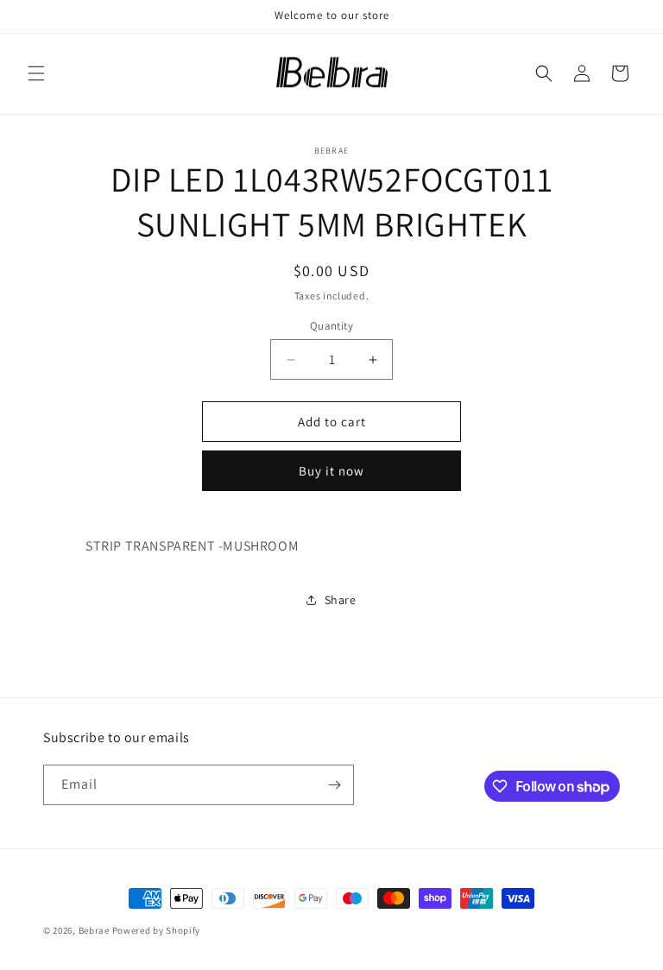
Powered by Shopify (156, 930)
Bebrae (94, 930)
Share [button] (341, 600)
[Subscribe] (334, 785)
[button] (36, 73)
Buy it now (331, 471)
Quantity (331, 325)
